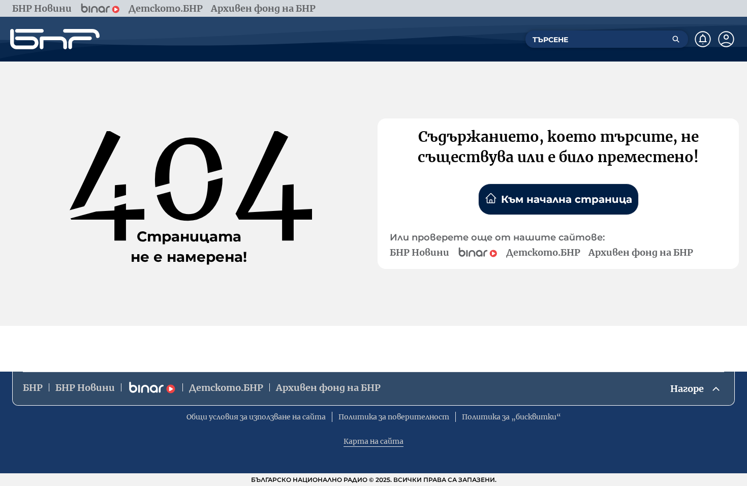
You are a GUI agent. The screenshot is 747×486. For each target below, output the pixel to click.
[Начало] (55, 39)
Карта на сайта (373, 441)
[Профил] (726, 39)
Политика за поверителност (393, 416)
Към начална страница (566, 199)
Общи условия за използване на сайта (256, 416)
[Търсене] (676, 39)
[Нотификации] (702, 39)
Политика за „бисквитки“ (511, 416)
